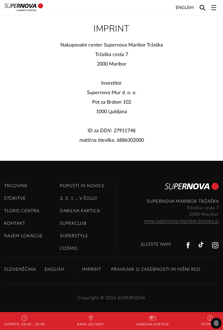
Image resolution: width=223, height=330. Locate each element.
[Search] (202, 7)
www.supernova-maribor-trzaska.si (181, 221)
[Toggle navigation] (214, 7)
